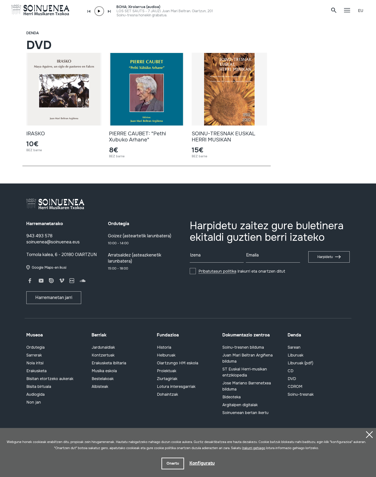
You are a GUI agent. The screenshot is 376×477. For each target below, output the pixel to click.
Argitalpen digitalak (240, 404)
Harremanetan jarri (53, 297)
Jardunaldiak (103, 347)
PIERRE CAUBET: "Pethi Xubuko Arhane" (137, 136)
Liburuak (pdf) (300, 363)
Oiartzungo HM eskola (177, 363)
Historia (164, 347)
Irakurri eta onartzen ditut (241, 271)
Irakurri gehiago (253, 448)
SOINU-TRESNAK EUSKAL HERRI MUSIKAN (223, 136)
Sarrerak (34, 355)
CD (290, 370)
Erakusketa (36, 370)
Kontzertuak (103, 355)
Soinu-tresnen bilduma (243, 347)
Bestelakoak (103, 378)
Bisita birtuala (38, 386)
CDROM (295, 386)
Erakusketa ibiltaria (109, 363)
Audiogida (35, 394)
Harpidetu (325, 257)
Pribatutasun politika (217, 271)
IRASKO (35, 133)
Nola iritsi (35, 363)
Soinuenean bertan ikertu (245, 412)
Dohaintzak (167, 394)
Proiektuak (166, 370)
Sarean (294, 347)
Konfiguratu (202, 463)
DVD (292, 378)
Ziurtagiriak (167, 378)
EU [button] (360, 10)
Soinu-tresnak (301, 394)
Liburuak (295, 355)
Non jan (33, 402)
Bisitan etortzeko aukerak (49, 378)
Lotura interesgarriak (176, 386)
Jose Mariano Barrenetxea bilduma (246, 386)
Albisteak (100, 386)
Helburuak (166, 355)
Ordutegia (35, 347)
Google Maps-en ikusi (49, 267)
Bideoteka (231, 397)
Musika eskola (104, 370)
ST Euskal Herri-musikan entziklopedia (244, 372)
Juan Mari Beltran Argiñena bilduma (247, 358)
